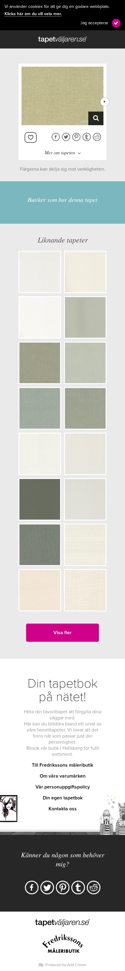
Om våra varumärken (63, 776)
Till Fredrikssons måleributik (62, 765)
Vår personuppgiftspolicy (62, 787)
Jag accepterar (94, 22)
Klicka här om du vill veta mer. (33, 14)
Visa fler (62, 633)
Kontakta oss (63, 809)
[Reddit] (93, 887)
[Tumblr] (78, 887)
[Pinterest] (62, 887)
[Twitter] (47, 887)
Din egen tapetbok (63, 798)
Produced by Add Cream (65, 965)
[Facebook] (32, 887)
